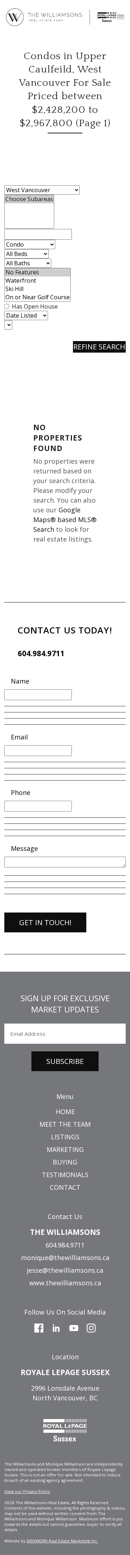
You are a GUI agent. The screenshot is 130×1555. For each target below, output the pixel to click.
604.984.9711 (41, 653)
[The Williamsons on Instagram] (91, 1327)
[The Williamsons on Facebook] (38, 1327)
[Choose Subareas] (29, 199)
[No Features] (37, 272)
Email (19, 737)
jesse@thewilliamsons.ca (65, 1270)
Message (24, 848)
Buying (65, 1162)
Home (65, 1111)
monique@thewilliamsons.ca (65, 1257)
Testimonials (65, 1174)
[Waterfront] (37, 281)
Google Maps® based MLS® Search (64, 519)
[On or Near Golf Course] (37, 297)
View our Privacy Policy (27, 1491)
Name (20, 681)
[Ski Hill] (37, 289)
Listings (65, 1136)
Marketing (65, 1149)
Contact (65, 1187)
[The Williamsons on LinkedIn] (56, 1327)
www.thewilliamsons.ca (65, 1282)
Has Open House (34, 306)
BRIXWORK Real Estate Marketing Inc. (62, 1540)
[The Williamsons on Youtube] (73, 1327)
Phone (20, 792)
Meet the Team (65, 1124)
